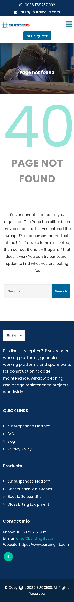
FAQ (10, 433)
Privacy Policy (19, 449)
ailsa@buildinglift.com (40, 12)
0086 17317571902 (40, 4)
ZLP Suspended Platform (29, 426)
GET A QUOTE (37, 36)
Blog (11, 441)
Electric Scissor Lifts (24, 496)
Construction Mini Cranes (29, 489)
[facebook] (8, 556)
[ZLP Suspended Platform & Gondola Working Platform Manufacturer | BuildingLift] (16, 24)
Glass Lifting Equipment (28, 504)
